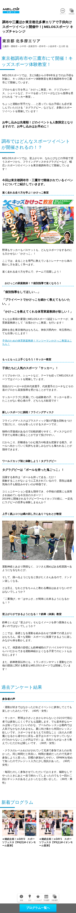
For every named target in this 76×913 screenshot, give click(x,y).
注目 (29, 900)
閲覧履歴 (55, 900)
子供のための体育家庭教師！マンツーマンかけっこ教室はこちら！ (37, 342)
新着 (21, 900)
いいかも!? (38, 900)
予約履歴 (46, 900)
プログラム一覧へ (38, 907)
